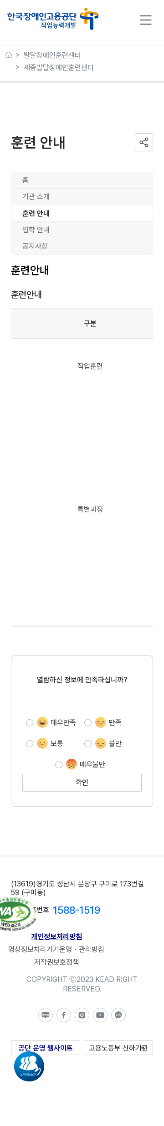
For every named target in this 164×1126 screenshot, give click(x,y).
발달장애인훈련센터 (52, 55)
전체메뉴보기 (145, 20)
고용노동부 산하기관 (118, 1048)
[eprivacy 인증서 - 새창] (29, 1055)
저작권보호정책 (56, 962)
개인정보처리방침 (56, 936)
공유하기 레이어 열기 (144, 142)
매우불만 (92, 764)
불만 (115, 743)
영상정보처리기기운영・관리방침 (56, 949)
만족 (115, 722)
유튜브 (100, 1015)
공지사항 (35, 246)
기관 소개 (36, 196)
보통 (57, 743)
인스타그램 (82, 1015)
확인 (82, 782)
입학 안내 (36, 229)
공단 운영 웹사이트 (45, 1048)
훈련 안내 (36, 213)
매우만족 (63, 722)
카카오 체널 (118, 1015)
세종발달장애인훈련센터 (59, 67)
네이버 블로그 (45, 1015)
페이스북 (63, 1015)
